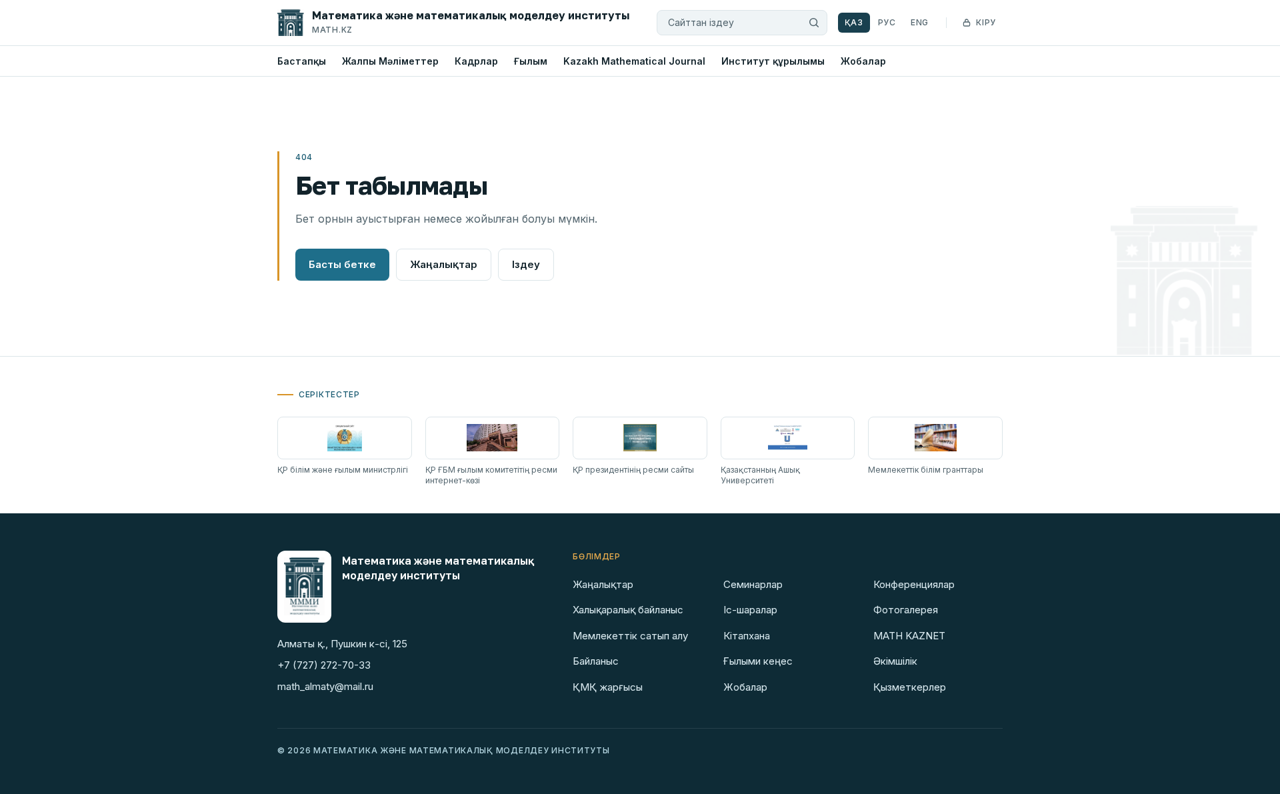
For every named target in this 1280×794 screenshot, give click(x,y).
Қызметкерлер (909, 687)
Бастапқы (301, 61)
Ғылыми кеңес (758, 661)
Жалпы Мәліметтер (390, 61)
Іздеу (526, 264)
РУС (887, 22)
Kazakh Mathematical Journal (634, 61)
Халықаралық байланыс (628, 609)
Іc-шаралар (750, 609)
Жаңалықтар (443, 264)
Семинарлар (753, 584)
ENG (920, 22)
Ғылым (530, 61)
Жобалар (863, 61)
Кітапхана (746, 635)
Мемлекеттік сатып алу (630, 635)
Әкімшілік (895, 661)
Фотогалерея (905, 609)
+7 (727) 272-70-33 (324, 665)
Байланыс (596, 661)
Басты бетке (342, 264)
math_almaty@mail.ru (325, 686)
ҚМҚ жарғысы (608, 687)
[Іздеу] (814, 22)
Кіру (986, 22)
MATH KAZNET (909, 635)
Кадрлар (476, 61)
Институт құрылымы (773, 61)
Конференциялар (914, 584)
